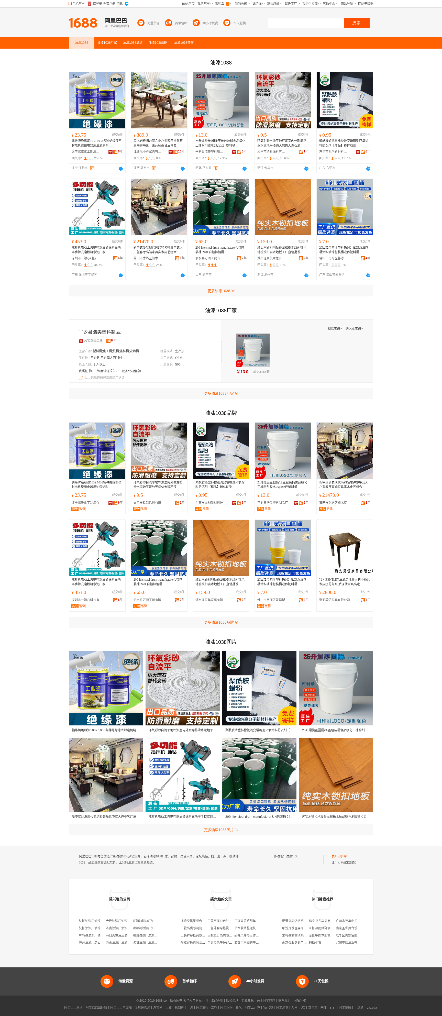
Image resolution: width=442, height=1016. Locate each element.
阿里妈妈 (226, 1007)
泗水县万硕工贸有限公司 (209, 258)
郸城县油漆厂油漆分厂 (94, 935)
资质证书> (86, 371)
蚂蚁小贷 (315, 942)
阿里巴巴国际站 (96, 1007)
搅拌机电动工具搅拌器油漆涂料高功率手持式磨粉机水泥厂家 (96, 250)
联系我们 (284, 1000)
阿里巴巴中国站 (121, 1007)
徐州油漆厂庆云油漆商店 (96, 942)
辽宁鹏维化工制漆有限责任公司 (86, 151)
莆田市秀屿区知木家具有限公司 (148, 258)
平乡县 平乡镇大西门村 (106, 358)
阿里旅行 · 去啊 (206, 1007)
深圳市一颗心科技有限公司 (86, 258)
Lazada (372, 1007)
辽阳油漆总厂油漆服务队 (150, 921)
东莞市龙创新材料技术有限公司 (333, 151)
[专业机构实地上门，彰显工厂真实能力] (81, 378)
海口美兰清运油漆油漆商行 (124, 935)
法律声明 (217, 1000)
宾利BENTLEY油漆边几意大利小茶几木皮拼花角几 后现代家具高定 (344, 582)
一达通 (358, 1007)
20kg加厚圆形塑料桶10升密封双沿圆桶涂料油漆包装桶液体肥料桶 (343, 250)
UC (303, 1007)
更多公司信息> (132, 371)
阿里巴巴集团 (73, 1007)
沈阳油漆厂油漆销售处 (94, 928)
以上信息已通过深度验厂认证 (105, 378)
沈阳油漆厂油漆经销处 (148, 942)
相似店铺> (335, 328)
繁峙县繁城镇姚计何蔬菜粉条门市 (305, 935)
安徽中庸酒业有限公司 (351, 942)
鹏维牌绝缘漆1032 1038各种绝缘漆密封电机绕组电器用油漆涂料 (96, 143)
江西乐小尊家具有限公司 (148, 151)
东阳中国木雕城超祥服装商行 (329, 935)
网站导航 (300, 1000)
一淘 (190, 1007)
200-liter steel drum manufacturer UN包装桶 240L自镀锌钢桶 (219, 250)
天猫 (168, 1007)
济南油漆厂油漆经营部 (121, 942)
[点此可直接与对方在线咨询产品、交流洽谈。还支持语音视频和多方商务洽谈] (121, 168)
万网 (294, 1007)
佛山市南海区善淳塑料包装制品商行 (333, 258)
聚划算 (179, 1007)
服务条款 (232, 1000)
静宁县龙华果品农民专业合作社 (330, 921)
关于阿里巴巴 (266, 1000)
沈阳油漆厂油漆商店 (93, 921)
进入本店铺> (354, 328)
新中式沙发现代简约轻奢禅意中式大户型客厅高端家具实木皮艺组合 (158, 250)
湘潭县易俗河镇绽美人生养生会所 (305, 921)
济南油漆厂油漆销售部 (121, 928)
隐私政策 (247, 1000)
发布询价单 (339, 856)
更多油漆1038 (219, 291)
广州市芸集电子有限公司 (353, 921)
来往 (324, 1007)
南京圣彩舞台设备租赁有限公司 (357, 928)
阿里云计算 (252, 1007)
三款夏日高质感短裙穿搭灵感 (227, 935)
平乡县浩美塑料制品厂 (209, 151)
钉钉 (333, 1007)
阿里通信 (282, 1007)
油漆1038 (292, 856)
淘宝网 (157, 1007)
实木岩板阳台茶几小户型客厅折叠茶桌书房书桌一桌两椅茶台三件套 (158, 143)
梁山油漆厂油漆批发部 (148, 935)
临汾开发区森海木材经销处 (300, 928)
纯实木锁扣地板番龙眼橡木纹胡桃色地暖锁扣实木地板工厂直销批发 (281, 250)
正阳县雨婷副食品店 (323, 928)
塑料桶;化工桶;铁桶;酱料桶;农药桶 (116, 351)
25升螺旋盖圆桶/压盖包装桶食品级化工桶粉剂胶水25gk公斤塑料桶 (220, 143)
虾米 (239, 1007)
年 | (114, 340)
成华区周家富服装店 (349, 935)
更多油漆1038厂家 (219, 393)
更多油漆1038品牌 (219, 622)
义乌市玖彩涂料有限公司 (271, 151)
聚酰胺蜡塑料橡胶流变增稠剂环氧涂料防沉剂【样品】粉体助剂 (343, 143)
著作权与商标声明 (195, 1000)
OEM (178, 358)
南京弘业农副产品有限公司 (300, 942)
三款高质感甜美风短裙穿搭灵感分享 (258, 921)
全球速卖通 (142, 1007)
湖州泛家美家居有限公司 (271, 258)
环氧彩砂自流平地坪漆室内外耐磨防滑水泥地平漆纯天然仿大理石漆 (281, 143)
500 (178, 364)
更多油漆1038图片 (219, 830)
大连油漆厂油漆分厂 (120, 921)
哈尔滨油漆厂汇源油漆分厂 (151, 928)
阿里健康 (345, 1007)
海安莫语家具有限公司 (334, 600)
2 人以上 (99, 364)
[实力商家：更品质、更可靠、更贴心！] (81, 340)
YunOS (268, 1007)
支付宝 (312, 1007)
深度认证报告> (107, 371)
